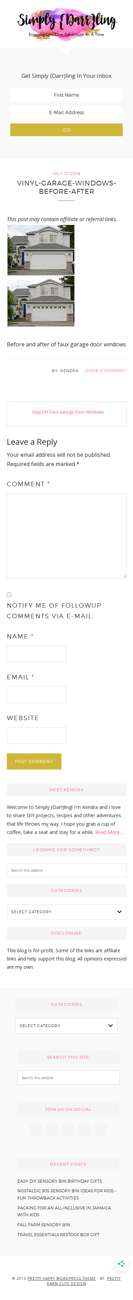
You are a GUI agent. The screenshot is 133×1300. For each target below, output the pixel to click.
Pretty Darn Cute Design (84, 1281)
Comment (28, 484)
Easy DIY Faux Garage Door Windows (68, 412)
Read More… (109, 832)
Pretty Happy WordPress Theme (62, 1278)
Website (23, 717)
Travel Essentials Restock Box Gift (58, 1234)
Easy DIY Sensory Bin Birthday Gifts (59, 1181)
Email (20, 677)
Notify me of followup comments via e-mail (54, 611)
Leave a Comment (106, 370)
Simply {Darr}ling (66, 24)
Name (20, 636)
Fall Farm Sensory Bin (43, 1224)
